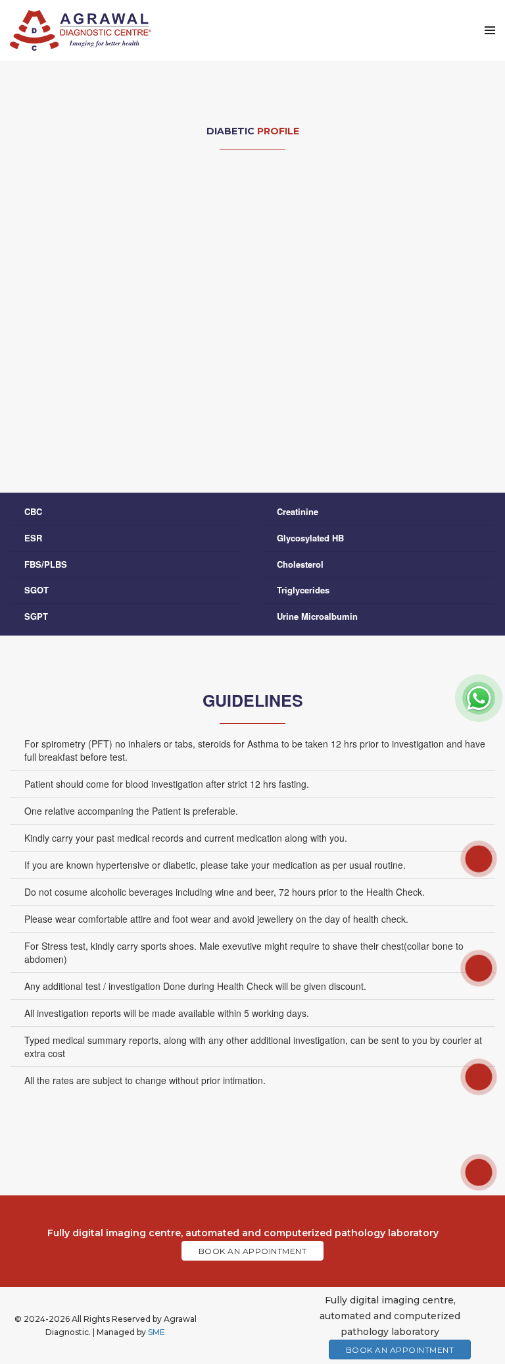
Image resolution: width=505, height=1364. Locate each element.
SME (156, 1332)
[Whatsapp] (479, 696)
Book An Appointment (253, 1251)
